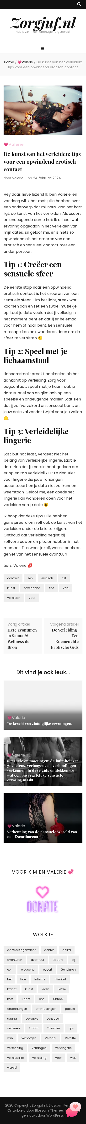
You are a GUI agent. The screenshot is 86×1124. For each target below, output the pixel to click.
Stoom (33, 1028)
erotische (27, 969)
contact (13, 578)
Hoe (23, 979)
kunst (11, 588)
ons (41, 999)
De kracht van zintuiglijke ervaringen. (39, 723)
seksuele (32, 1018)
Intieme (39, 979)
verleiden (13, 598)
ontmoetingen (46, 1009)
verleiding (39, 1058)
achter (49, 950)
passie (70, 1009)
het (64, 578)
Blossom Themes (49, 1110)
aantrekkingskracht (21, 950)
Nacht (26, 999)
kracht (11, 989)
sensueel (53, 1018)
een (30, 578)
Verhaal (50, 1038)
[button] (73, 1110)
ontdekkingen (17, 1009)
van (66, 588)
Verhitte (70, 1038)
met (10, 999)
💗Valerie (14, 144)
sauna (12, 1018)
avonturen (14, 960)
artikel (66, 950)
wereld (12, 1067)
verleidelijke (15, 1058)
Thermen (53, 1028)
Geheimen (68, 969)
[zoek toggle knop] (79, 4)
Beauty (58, 960)
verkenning (15, 1048)
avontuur (37, 960)
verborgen (29, 1038)
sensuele (13, 1028)
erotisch (47, 578)
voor (32, 598)
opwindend (32, 588)
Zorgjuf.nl (43, 22)
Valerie (17, 178)
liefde (62, 989)
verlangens (63, 1048)
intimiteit (60, 979)
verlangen (39, 1048)
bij (73, 960)
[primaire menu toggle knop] (43, 49)
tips (51, 588)
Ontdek (58, 999)
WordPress (55, 1115)
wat (73, 1058)
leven (45, 989)
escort (47, 969)
